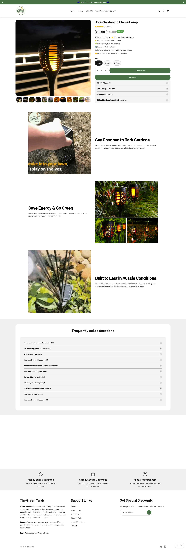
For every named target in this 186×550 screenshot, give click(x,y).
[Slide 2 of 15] (25, 99)
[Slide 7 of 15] (57, 99)
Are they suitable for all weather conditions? (41, 366)
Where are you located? (33, 354)
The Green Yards (29, 546)
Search (73, 506)
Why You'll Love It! (104, 83)
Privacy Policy (76, 510)
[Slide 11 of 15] (81, 99)
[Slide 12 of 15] (88, 99)
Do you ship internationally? (34, 377)
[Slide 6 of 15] (50, 99)
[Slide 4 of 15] (38, 99)
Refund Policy (76, 514)
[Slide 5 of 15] (44, 99)
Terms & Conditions (78, 522)
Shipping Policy (76, 518)
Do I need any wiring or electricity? (37, 348)
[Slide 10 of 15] (75, 99)
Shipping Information (105, 94)
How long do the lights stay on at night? (39, 343)
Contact (74, 526)
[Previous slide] (18, 58)
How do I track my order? (33, 394)
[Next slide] (88, 58)
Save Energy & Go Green (106, 89)
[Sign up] (149, 512)
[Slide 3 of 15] (32, 99)
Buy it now (132, 77)
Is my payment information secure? (37, 388)
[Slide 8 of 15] (63, 99)
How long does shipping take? (35, 371)
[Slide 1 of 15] (19, 99)
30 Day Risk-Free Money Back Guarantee (112, 100)
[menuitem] (72, 11)
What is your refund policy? (34, 383)
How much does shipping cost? (36, 360)
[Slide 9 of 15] (69, 99)
